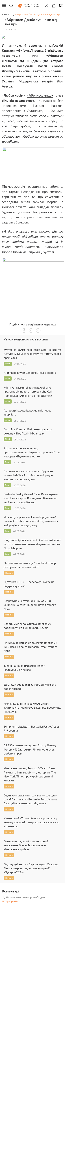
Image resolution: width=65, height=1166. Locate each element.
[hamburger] (4, 5)
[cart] (54, 5)
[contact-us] (61, 5)
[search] (11, 5)
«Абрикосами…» (40, 95)
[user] (46, 5)
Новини (8, 14)
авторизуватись (11, 901)
